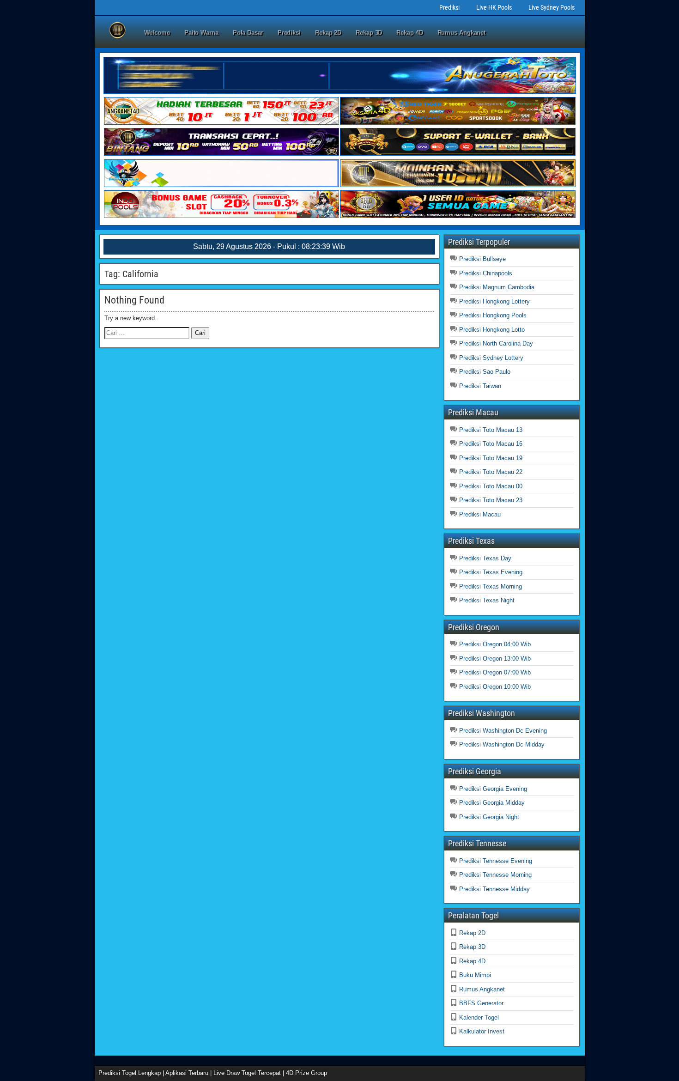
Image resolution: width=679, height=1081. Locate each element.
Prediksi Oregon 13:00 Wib (495, 658)
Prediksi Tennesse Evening (495, 860)
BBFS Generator (481, 1003)
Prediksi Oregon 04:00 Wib (495, 644)
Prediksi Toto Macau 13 (490, 429)
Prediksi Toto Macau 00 (490, 486)
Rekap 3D (369, 32)
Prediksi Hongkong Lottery (494, 301)
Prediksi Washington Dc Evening (503, 730)
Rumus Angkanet (461, 32)
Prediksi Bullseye (482, 258)
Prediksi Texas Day (485, 558)
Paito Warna (201, 32)
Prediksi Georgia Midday (492, 802)
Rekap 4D (409, 32)
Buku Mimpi (475, 975)
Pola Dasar (248, 32)
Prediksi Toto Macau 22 (490, 471)
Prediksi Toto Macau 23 (490, 500)
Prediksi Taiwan (480, 386)
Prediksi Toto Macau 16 (490, 443)
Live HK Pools (494, 7)
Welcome (157, 32)
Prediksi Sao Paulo (484, 371)
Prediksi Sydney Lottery (491, 357)
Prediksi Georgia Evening (493, 788)
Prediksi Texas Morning (490, 586)
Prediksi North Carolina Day (496, 343)
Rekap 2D (328, 32)
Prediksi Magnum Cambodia (496, 287)
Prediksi (449, 7)
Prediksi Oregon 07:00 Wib (495, 672)
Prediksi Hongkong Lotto (492, 329)
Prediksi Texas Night (487, 600)
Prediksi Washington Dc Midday (502, 744)
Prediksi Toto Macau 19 (490, 458)
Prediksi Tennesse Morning (495, 874)
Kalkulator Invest (481, 1031)
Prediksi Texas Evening (490, 572)
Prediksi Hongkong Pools (493, 315)
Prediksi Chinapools (485, 273)
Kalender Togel (479, 1017)
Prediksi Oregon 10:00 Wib (495, 686)
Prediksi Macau (480, 514)
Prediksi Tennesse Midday (494, 889)
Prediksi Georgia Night (489, 817)
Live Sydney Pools (551, 7)
